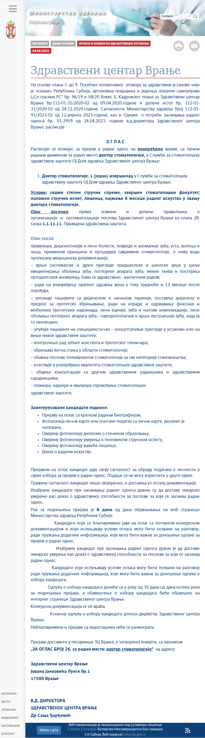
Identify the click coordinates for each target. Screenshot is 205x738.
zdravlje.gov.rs (135, 734)
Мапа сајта (49, 730)
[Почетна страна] (12, 30)
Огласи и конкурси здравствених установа (114, 43)
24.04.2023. (41, 50)
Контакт (7, 733)
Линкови (8, 709)
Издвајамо (9, 717)
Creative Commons (82, 729)
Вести (5, 701)
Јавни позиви (63, 43)
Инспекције (10, 725)
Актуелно (9, 693)
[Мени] (12, 8)
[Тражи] (195, 16)
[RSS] (187, 730)
